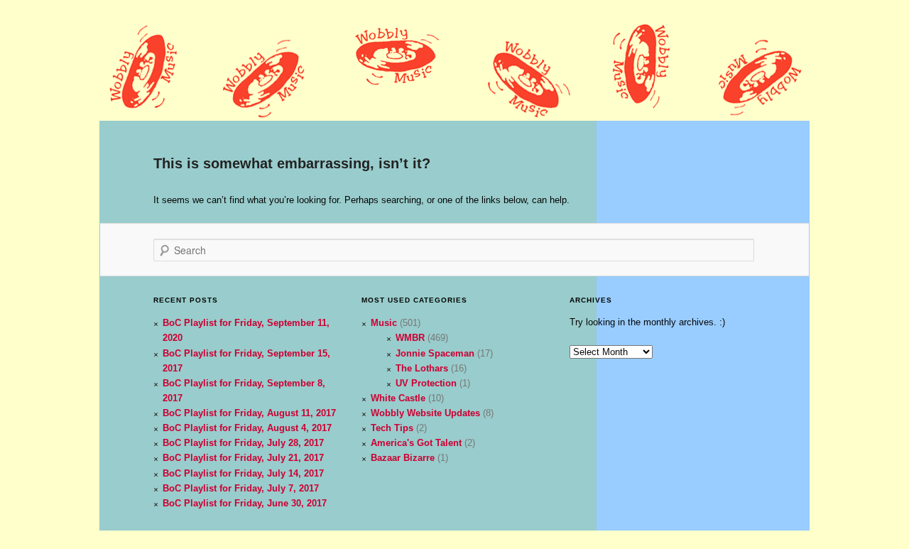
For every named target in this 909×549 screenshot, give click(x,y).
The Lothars (422, 368)
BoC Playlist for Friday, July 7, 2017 (241, 488)
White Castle (398, 398)
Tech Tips (392, 428)
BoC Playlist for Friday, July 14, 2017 (243, 473)
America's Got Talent (416, 442)
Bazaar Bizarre (403, 457)
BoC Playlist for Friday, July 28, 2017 (243, 442)
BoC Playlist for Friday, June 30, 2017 (245, 503)
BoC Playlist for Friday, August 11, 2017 (249, 413)
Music (384, 322)
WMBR (410, 337)
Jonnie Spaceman (435, 353)
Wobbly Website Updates (425, 413)
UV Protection (426, 383)
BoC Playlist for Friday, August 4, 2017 (247, 428)
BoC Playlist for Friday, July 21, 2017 (243, 457)
